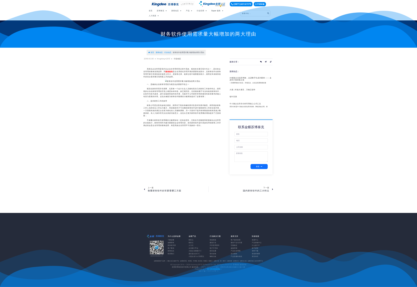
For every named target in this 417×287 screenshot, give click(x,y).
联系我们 (171, 254)
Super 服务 (216, 11)
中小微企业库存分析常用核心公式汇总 (245, 104)
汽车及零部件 (214, 245)
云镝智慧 (229, 261)
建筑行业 (213, 242)
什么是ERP (256, 245)
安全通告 (234, 254)
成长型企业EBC (194, 254)
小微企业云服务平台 (173, 261)
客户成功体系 (236, 240)
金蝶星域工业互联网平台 (255, 261)
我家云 (210, 261)
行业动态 (167, 52)
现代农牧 (213, 254)
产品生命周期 (236, 251)
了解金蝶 (171, 240)
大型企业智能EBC (195, 251)
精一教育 (223, 261)
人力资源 (152, 16)
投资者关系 (172, 245)
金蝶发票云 (183, 261)
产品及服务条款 (236, 256)
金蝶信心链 (243, 261)
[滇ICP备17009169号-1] (208, 271)
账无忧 (200, 261)
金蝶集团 (157, 261)
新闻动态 (175, 11)
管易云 (190, 261)
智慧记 (205, 261)
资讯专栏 (255, 256)
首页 (150, 11)
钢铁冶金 (213, 256)
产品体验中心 (257, 242)
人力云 (191, 245)
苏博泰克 (160, 11)
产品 (188, 11)
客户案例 (171, 248)
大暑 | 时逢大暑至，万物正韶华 (242, 90)
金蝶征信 (236, 261)
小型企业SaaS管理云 (196, 256)
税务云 (191, 242)
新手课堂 (255, 248)
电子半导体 (214, 248)
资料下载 (255, 251)
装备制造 (213, 240)
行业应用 (200, 11)
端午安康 (233, 97)
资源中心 (255, 240)
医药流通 (213, 251)
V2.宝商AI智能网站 (213, 269)
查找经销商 (256, 254)
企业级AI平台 (193, 248)
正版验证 (234, 245)
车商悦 (195, 261)
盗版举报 (234, 248)
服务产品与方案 (236, 242)
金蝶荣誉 (171, 242)
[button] (241, 4)
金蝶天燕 (216, 261)
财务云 (191, 240)
